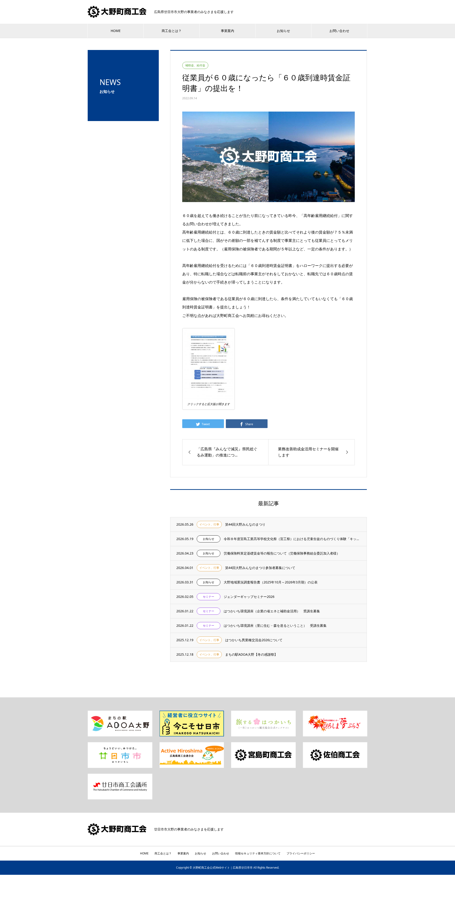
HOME (116, 30)
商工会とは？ (172, 30)
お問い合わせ (339, 30)
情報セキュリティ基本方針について (258, 853)
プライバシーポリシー (301, 853)
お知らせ (283, 30)
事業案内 (227, 30)
